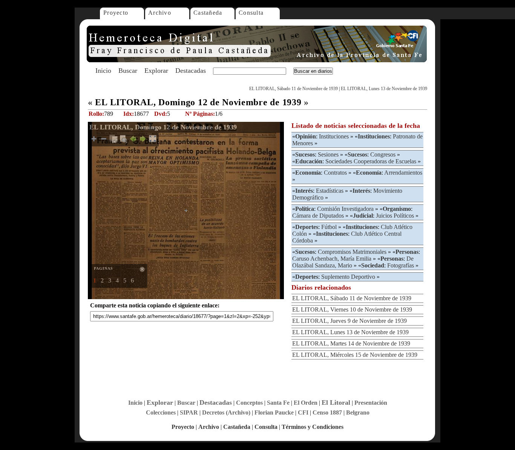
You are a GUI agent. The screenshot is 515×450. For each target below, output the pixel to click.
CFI (303, 412)
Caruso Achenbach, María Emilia (331, 258)
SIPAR (189, 412)
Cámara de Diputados (318, 215)
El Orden (305, 402)
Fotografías (400, 265)
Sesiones (328, 154)
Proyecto (115, 12)
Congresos (382, 154)
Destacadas (190, 70)
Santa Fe (278, 402)
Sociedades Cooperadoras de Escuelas (370, 161)
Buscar (127, 70)
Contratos (335, 172)
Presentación (370, 402)
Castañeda (207, 12)
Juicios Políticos (395, 215)
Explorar (156, 70)
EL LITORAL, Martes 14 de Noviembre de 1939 (351, 343)
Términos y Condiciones (312, 427)
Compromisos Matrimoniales (352, 252)
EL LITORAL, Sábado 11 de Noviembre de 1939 (293, 88)
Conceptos (249, 402)
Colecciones (161, 412)
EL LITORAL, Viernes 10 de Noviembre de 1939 (352, 309)
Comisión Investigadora (345, 209)
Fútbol (329, 227)
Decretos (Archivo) (226, 412)
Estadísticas (329, 190)
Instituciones (334, 136)
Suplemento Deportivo (348, 276)
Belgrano (357, 412)
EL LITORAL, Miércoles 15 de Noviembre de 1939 (354, 355)
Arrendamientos (403, 172)
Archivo (159, 12)
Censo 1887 (327, 412)
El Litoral (336, 402)
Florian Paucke (274, 412)
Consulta (251, 12)
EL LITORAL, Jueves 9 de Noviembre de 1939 (349, 321)
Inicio (103, 70)
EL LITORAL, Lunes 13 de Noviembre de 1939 (384, 88)
